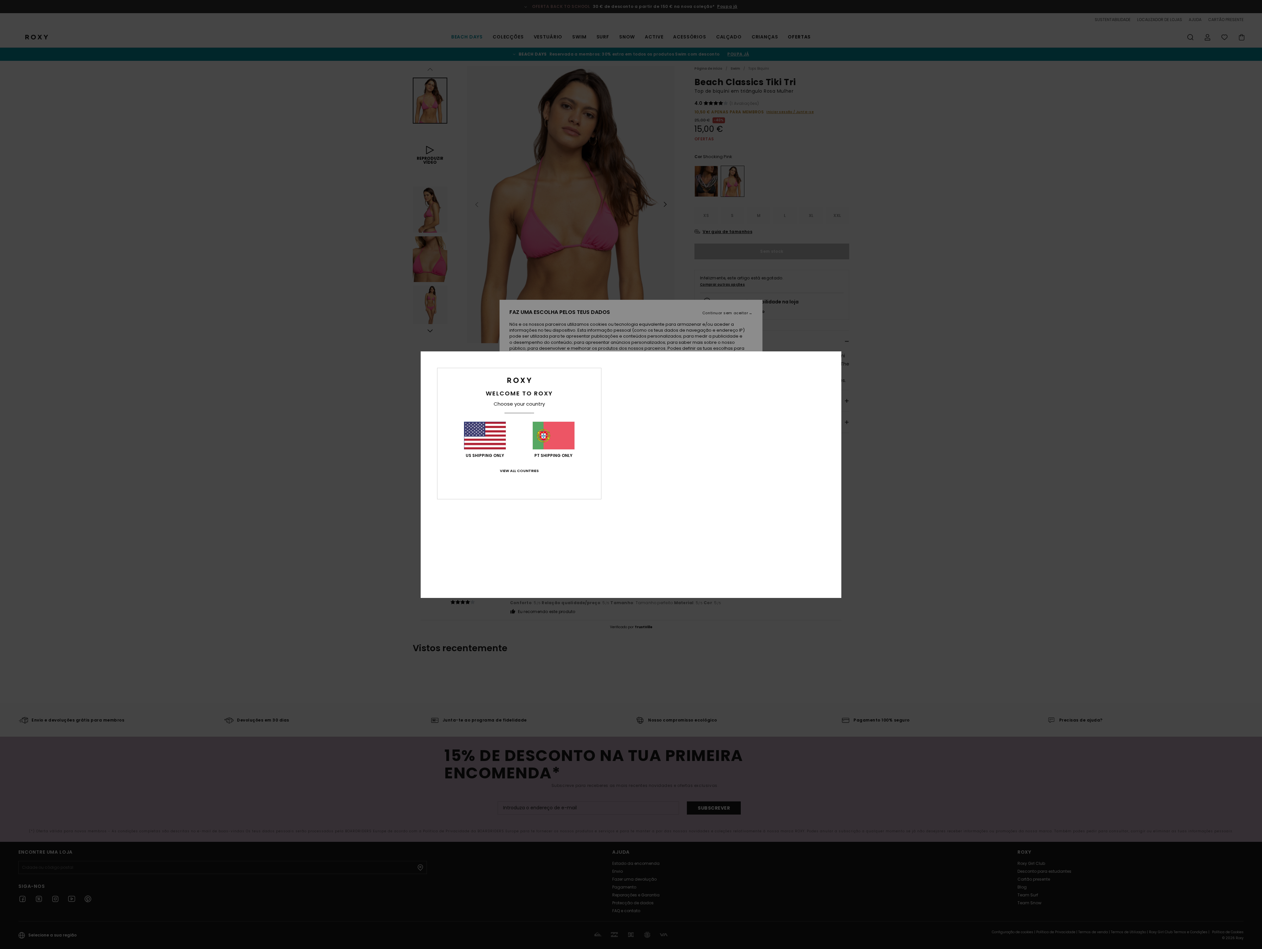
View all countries (519, 470)
